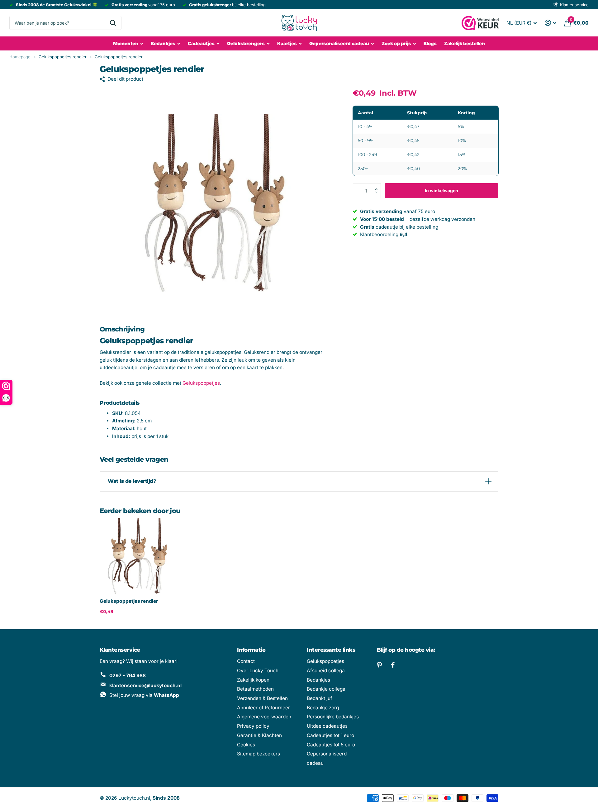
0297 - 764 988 (127, 675)
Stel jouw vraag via (144, 695)
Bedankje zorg (323, 708)
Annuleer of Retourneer (263, 708)
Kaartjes (287, 43)
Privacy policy (253, 726)
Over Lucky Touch (257, 670)
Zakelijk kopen (253, 680)
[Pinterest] (379, 665)
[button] (378, 185)
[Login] (550, 23)
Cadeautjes (201, 43)
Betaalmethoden (255, 689)
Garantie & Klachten (259, 735)
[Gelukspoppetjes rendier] (137, 556)
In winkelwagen (441, 190)
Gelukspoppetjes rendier (129, 601)
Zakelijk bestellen (464, 43)
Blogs (430, 43)
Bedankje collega (326, 689)
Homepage (20, 56)
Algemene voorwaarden (264, 717)
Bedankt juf (319, 698)
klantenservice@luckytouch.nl (145, 685)
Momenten (125, 43)
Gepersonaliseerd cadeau (339, 43)
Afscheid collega (326, 670)
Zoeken (112, 23)
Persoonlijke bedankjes (333, 717)
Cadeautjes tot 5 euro (331, 745)
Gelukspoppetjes (201, 383)
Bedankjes (163, 43)
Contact (246, 661)
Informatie (251, 650)
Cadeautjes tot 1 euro (330, 735)
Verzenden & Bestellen (262, 698)
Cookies (246, 745)
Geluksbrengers (246, 43)
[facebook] (393, 665)
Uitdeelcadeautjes (327, 726)
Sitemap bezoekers (258, 754)
